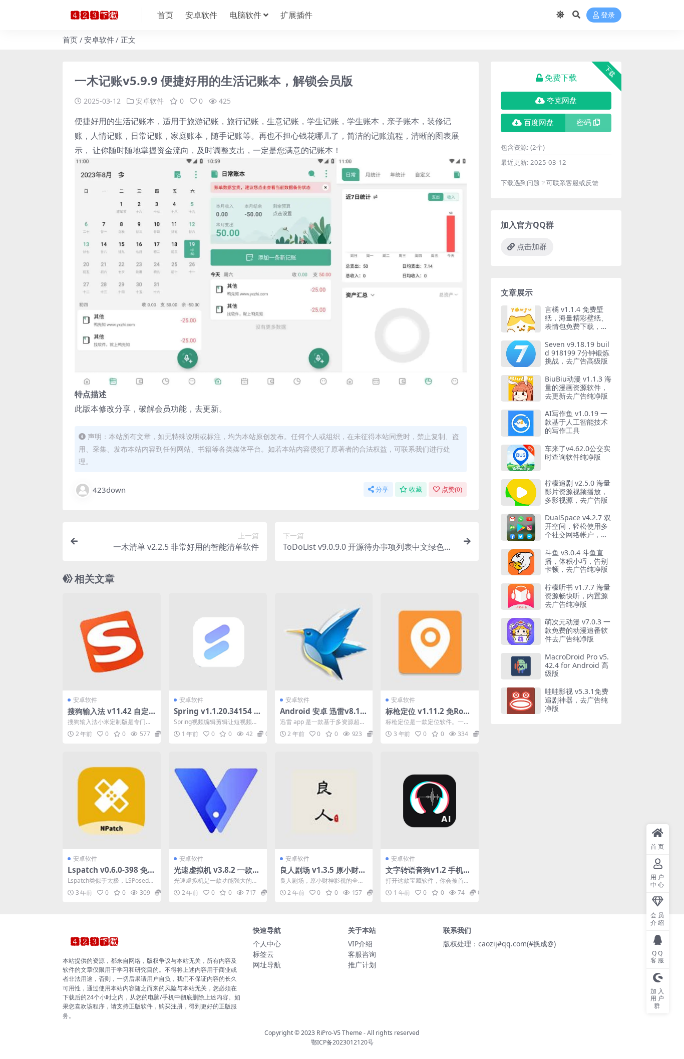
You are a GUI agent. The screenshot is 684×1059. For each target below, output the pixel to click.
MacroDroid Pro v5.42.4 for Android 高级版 (577, 665)
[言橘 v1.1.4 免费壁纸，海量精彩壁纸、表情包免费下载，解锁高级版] (521, 318)
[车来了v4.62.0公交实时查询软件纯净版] (521, 458)
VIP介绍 (360, 943)
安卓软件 (201, 15)
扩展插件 (296, 15)
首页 (165, 15)
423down (109, 490)
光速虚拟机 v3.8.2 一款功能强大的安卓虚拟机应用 (217, 874)
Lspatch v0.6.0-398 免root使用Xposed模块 (109, 874)
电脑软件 (245, 15)
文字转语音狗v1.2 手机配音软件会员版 (428, 874)
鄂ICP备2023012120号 (342, 1042)
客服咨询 (362, 954)
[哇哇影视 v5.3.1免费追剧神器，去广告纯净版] (521, 700)
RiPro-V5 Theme (339, 1032)
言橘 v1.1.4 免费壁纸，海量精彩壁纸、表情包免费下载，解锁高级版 (576, 321)
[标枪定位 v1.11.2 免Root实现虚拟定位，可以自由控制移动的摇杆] (430, 642)
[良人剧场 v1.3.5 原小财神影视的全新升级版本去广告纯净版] (324, 801)
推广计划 (362, 964)
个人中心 (267, 943)
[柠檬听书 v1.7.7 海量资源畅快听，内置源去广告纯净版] (521, 596)
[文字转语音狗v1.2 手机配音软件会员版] (430, 801)
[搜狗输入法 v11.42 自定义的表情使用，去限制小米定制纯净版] (112, 642)
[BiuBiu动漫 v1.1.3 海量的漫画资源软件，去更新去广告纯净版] (521, 388)
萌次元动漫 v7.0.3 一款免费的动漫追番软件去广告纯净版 (577, 630)
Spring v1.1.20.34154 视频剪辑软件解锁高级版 (217, 715)
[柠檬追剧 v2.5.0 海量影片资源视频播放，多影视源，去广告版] (521, 492)
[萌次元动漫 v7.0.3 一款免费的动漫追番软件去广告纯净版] (521, 631)
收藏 (415, 489)
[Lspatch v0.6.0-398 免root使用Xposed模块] (112, 801)
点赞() (452, 489)
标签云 (263, 954)
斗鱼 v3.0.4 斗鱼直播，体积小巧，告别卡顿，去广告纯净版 (576, 561)
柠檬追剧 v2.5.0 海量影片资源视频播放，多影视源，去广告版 (577, 491)
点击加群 (532, 247)
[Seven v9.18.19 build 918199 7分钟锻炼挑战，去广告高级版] (521, 353)
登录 (608, 15)
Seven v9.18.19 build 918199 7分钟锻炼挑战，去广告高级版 (577, 352)
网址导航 (267, 964)
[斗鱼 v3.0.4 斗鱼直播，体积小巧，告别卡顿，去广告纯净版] (521, 562)
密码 (583, 123)
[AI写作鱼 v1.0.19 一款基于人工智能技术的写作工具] (521, 423)
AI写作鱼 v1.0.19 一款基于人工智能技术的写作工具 (576, 422)
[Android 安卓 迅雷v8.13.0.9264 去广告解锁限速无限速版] (324, 642)
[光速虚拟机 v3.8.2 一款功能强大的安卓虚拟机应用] (218, 801)
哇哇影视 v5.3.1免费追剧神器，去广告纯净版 (576, 699)
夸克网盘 (562, 101)
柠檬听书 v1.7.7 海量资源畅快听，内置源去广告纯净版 (577, 595)
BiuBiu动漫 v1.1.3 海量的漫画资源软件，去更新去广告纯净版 (578, 387)
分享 (382, 489)
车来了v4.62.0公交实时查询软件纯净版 (577, 453)
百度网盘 (539, 123)
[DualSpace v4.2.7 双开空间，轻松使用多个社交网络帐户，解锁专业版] (521, 527)
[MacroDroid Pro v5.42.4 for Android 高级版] (521, 666)
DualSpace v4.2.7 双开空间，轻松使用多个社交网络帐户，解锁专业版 (578, 530)
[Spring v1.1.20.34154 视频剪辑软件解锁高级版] (218, 642)
